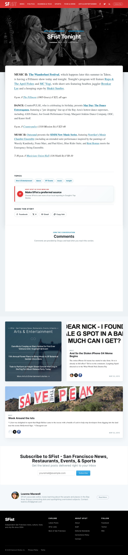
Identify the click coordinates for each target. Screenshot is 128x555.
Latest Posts (53, 523)
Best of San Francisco (57, 531)
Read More (103, 497)
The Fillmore (29, 97)
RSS (102, 531)
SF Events (49, 181)
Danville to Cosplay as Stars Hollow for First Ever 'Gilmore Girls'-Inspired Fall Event (33, 347)
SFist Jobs (53, 527)
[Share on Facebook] (80, 375)
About (77, 523)
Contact (78, 539)
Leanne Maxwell (76, 31)
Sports (58, 4)
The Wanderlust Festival (44, 74)
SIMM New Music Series (63, 134)
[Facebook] (100, 4)
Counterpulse (30, 126)
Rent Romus (93, 143)
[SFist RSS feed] (110, 4)
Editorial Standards (82, 531)
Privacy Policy (33, 550)
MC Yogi (45, 84)
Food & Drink (70, 4)
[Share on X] (76, 375)
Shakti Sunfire (55, 88)
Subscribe (118, 4)
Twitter (104, 527)
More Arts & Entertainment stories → (33, 376)
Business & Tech (45, 4)
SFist (9, 519)
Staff (77, 527)
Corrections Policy (82, 535)
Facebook (105, 523)
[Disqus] (64, 280)
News (22, 4)
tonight (69, 181)
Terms (43, 550)
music (59, 181)
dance (38, 181)
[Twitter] (104, 4)
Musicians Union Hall (38, 155)
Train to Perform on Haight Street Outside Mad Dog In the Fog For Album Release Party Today (33, 367)
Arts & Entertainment (88, 4)
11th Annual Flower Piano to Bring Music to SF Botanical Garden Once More (33, 357)
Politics (31, 4)
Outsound (32, 134)
